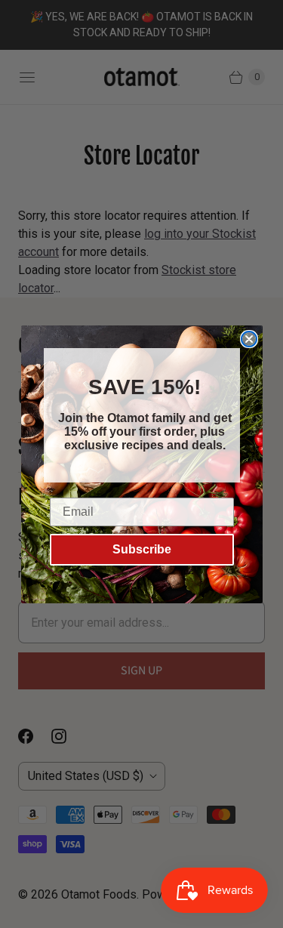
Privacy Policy (86, 495)
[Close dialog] (272, 385)
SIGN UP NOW (141, 523)
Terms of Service (146, 495)
